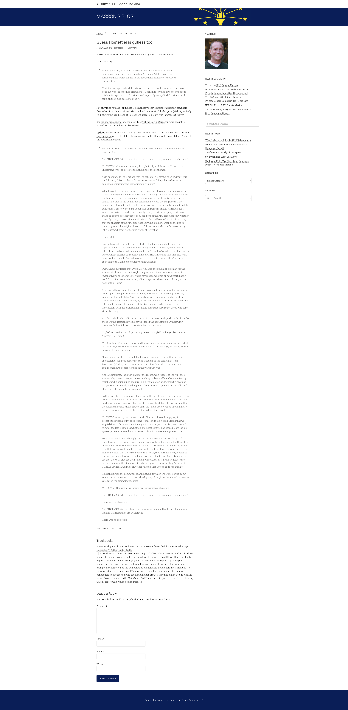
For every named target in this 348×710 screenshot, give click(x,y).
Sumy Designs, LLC (192, 700)
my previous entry (111, 121)
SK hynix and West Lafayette (221, 156)
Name (100, 638)
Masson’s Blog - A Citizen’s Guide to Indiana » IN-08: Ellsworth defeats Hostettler (140, 546)
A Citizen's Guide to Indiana (118, 4)
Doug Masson (212, 89)
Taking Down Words (153, 121)
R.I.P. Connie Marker (227, 85)
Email (100, 651)
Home (100, 33)
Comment (102, 606)
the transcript (104, 136)
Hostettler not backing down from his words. (149, 54)
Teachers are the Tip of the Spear (223, 152)
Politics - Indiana (114, 528)
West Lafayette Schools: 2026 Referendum (228, 140)
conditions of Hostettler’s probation (133, 114)
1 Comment (131, 48)
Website (101, 664)
